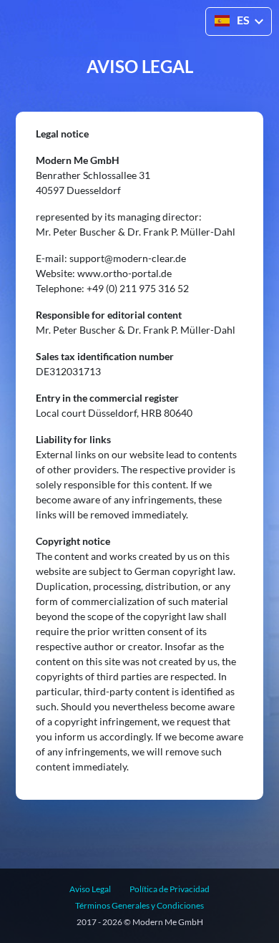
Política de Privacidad (169, 889)
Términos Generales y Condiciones (139, 905)
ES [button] (243, 19)
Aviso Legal (90, 889)
